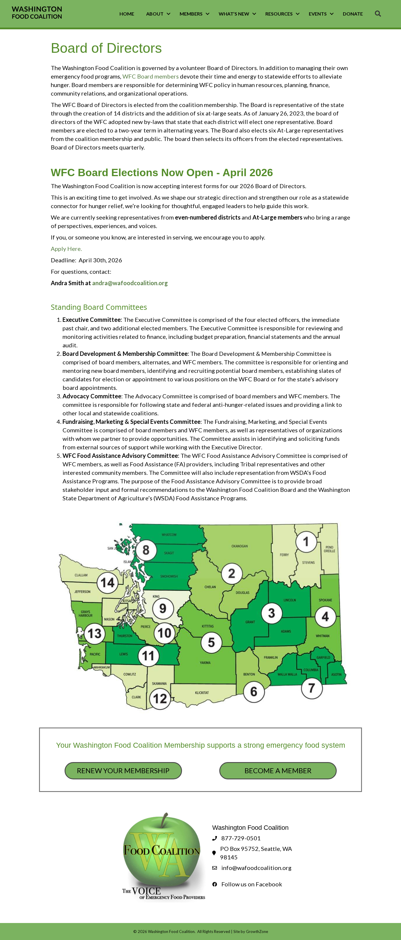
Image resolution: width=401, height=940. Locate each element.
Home (126, 13)
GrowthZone (257, 931)
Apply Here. (67, 248)
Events (318, 13)
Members (191, 13)
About (155, 13)
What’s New (234, 13)
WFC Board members (150, 76)
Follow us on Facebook (251, 884)
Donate (353, 13)
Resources (279, 13)
